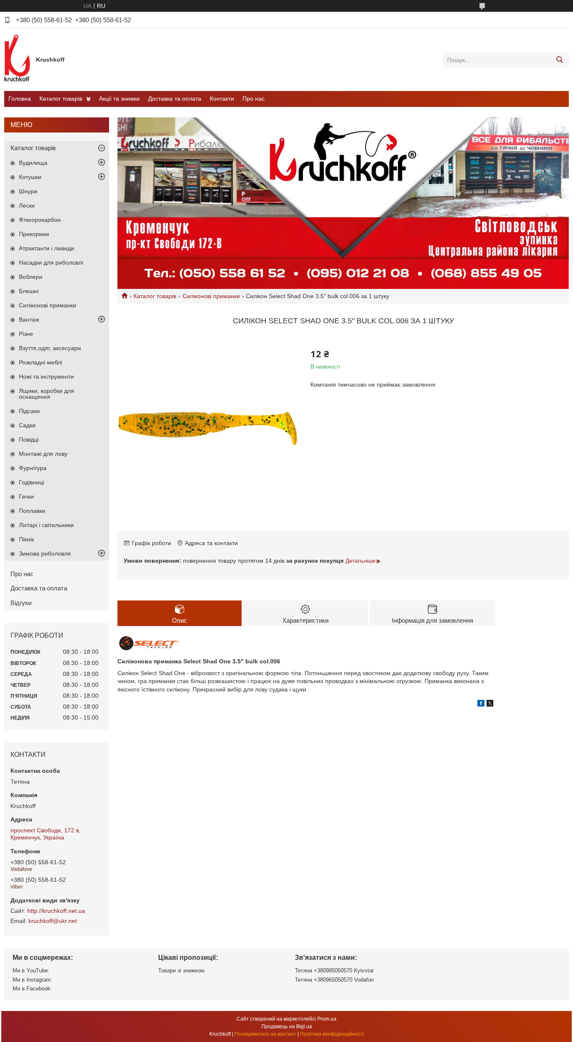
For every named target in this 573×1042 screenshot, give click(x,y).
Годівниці (31, 482)
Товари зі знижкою (181, 970)
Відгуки (20, 602)
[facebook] (480, 704)
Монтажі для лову (43, 453)
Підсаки (29, 411)
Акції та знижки (119, 98)
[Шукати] (559, 60)
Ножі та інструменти (46, 376)
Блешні (29, 291)
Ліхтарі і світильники (46, 525)
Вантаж (29, 319)
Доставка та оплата (174, 98)
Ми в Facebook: (32, 988)
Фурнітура (33, 468)
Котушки (30, 177)
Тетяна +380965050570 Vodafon (334, 980)
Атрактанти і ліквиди (46, 248)
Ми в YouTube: (31, 970)
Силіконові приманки (211, 296)
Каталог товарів (60, 98)
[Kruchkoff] (18, 59)
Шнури (28, 191)
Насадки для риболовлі (51, 262)
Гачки (26, 496)
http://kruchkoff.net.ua (56, 910)
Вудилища (33, 162)
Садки (27, 425)
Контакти (222, 98)
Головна (19, 98)
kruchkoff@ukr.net (53, 920)
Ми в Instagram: (32, 980)
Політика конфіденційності (332, 1034)
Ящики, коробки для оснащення (46, 393)
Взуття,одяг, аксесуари (50, 348)
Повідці (29, 439)
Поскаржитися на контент (265, 1034)
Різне (26, 333)
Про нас (253, 98)
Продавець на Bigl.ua (286, 1026)
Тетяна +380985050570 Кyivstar (334, 970)
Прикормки (34, 234)
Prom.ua (326, 1019)
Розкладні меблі (40, 362)
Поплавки (32, 510)
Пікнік (26, 539)
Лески (27, 205)
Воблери (30, 276)
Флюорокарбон (40, 219)
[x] (490, 704)
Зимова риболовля (45, 553)
